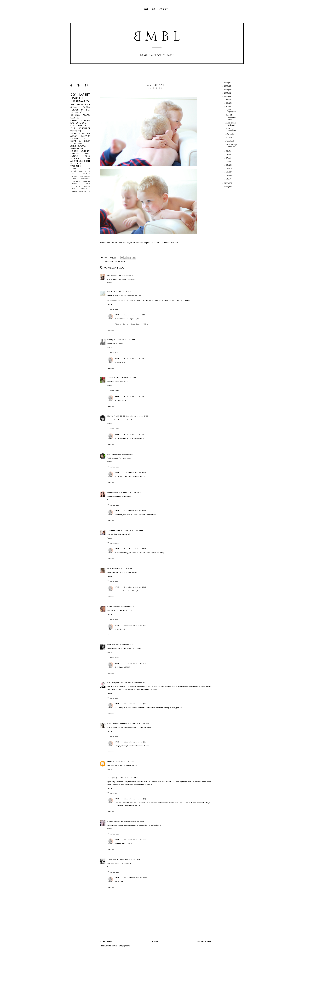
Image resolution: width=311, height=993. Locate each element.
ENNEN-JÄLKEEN (78, 125)
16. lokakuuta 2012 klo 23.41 (128, 859)
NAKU (117, 315)
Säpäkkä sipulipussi (230, 110)
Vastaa (109, 283)
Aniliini (110, 378)
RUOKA (86, 107)
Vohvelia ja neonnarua (230, 129)
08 (227, 154)
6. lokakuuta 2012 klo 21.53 (121, 568)
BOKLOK (74, 151)
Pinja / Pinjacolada (115, 683)
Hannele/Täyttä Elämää (117, 723)
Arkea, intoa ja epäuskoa (231, 145)
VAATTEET (75, 131)
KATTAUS (73, 176)
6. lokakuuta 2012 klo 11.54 (125, 340)
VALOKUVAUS (85, 176)
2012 (226, 96)
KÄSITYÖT (85, 136)
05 (227, 165)
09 (227, 151)
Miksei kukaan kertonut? (230, 124)
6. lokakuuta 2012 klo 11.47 (122, 275)
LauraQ (110, 340)
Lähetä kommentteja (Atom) (117, 946)
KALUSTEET (76, 120)
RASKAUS (74, 156)
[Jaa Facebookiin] (131, 257)
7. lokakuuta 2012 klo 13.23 (124, 607)
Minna (109, 761)
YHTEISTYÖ (76, 112)
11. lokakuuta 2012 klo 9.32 (135, 840)
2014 (226, 89)
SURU (87, 156)
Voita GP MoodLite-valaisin (230, 117)
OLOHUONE (75, 158)
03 (227, 172)
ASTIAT (73, 136)
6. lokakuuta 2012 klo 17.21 (122, 454)
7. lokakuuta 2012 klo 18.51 (123, 645)
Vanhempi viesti (204, 941)
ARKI (72, 104)
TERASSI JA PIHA (80, 109)
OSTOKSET (76, 115)
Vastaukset (114, 309)
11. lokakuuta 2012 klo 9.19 (135, 625)
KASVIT (87, 153)
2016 (226, 82)
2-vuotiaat (155, 85)
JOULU (87, 120)
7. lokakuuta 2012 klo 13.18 (135, 587)
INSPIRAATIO (79, 101)
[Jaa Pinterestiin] (134, 257)
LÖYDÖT (73, 171)
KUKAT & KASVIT (80, 141)
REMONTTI (84, 128)
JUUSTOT (73, 179)
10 (227, 106)
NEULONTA (85, 151)
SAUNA (81, 171)
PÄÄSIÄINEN (75, 163)
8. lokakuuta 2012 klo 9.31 (123, 761)
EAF (108, 275)
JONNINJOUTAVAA (78, 146)
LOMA (87, 158)
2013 (226, 93)
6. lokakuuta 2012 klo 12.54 (135, 315)
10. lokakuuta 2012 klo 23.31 (132, 821)
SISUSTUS (77, 98)
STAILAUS (86, 181)
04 (227, 168)
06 (227, 161)
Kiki (108, 454)
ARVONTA (86, 133)
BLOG (146, 9)
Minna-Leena (112, 492)
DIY (153, 9)
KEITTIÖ (74, 117)
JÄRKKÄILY (74, 153)
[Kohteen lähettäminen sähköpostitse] (122, 257)
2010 (226, 187)
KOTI (87, 104)
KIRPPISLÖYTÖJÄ (77, 138)
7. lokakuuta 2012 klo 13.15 (135, 473)
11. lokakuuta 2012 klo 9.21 (135, 704)
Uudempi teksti (106, 941)
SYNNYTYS (75, 168)
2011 (226, 183)
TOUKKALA (75, 133)
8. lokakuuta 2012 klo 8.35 (138, 723)
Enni (109, 645)
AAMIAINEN (85, 179)
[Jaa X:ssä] (128, 257)
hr (108, 568)
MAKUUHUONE (76, 148)
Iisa (108, 291)
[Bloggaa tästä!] (125, 257)
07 (227, 158)
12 (227, 99)
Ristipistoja (229, 137)
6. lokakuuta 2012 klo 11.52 (122, 291)
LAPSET (117, 261)
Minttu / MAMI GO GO (116, 416)
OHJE (72, 128)
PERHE (123, 261)
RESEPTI (73, 189)
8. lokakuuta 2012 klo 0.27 (134, 683)
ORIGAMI (87, 186)
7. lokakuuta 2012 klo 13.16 (135, 511)
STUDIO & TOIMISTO (77, 191)
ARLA (72, 173)
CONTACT (163, 9)
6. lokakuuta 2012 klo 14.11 (135, 396)
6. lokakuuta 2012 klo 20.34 (130, 492)
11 (227, 103)
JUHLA (111, 261)
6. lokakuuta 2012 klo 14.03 (137, 416)
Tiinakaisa (111, 859)
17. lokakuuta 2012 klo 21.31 (135, 878)
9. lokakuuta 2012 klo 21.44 (127, 778)
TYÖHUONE (75, 166)
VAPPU (87, 191)
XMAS (87, 171)
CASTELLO (86, 173)
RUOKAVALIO (85, 189)
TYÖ (88, 169)
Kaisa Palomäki (113, 821)
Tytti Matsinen (113, 530)
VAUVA (86, 115)
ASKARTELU (74, 183)
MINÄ (88, 183)
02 (227, 175)
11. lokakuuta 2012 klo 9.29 (135, 799)
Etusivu (155, 941)
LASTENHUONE (78, 123)
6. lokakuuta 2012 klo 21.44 (132, 530)
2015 (226, 86)
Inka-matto (229, 134)
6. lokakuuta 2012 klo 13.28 (125, 378)
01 (227, 179)
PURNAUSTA (75, 181)
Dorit (109, 607)
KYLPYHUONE (76, 143)
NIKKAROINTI (75, 186)
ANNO (73, 161)
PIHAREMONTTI (83, 161)
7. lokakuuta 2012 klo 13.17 (135, 549)
